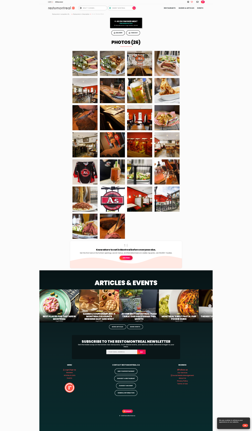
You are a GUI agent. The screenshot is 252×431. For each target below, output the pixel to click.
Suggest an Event (126, 386)
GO (141, 352)
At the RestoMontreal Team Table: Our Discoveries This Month (139, 316)
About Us (182, 378)
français (128, 411)
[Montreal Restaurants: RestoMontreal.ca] (59, 8)
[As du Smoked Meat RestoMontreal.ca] (85, 63)
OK (245, 425)
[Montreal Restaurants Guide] (69, 387)
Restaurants (170, 8)
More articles (117, 327)
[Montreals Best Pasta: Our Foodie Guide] (179, 305)
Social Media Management (183, 375)
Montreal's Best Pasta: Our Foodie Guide (179, 317)
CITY (49, 2)
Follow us (183, 369)
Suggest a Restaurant (126, 378)
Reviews (69, 372)
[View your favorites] (193, 2)
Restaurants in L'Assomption (81, 14)
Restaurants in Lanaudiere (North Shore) (61, 14)
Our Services (182, 373)
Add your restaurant (126, 371)
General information (126, 393)
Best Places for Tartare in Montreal (59, 317)
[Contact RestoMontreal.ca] (197, 2)
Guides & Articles (186, 8)
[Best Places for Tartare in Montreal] (59, 305)
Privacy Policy (182, 381)
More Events (135, 327)
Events (200, 8)
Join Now (126, 258)
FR (203, 2)
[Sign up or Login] (189, 2)
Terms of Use (182, 384)
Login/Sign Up (70, 370)
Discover (59, 2)
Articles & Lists (69, 375)
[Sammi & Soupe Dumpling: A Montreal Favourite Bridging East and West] (99, 305)
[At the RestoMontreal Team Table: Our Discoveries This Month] (139, 305)
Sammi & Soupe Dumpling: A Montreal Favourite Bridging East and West (99, 316)
